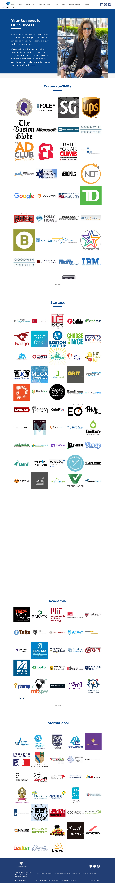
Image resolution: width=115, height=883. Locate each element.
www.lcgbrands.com (21, 876)
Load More (57, 284)
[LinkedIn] (90, 866)
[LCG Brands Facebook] (109, 4)
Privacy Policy (94, 880)
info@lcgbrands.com (21, 874)
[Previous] (59, 49)
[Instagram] (94, 866)
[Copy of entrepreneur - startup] (81, 77)
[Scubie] (83, 77)
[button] (60, 4)
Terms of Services (20, 880)
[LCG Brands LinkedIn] (101, 4)
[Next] (106, 49)
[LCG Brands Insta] (105, 4)
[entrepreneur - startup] (79, 77)
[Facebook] (98, 866)
